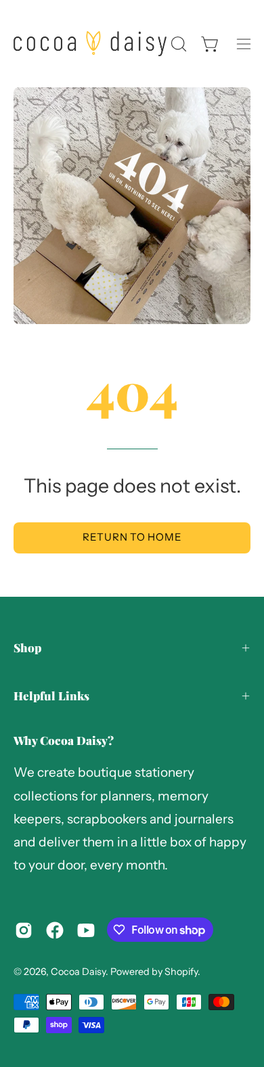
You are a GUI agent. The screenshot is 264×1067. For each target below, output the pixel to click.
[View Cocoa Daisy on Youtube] (86, 930)
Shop (27, 647)
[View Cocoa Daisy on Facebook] (55, 930)
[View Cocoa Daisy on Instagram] (24, 930)
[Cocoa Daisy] (90, 43)
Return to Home (132, 536)
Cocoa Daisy (78, 972)
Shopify (181, 972)
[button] (177, 44)
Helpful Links (51, 695)
